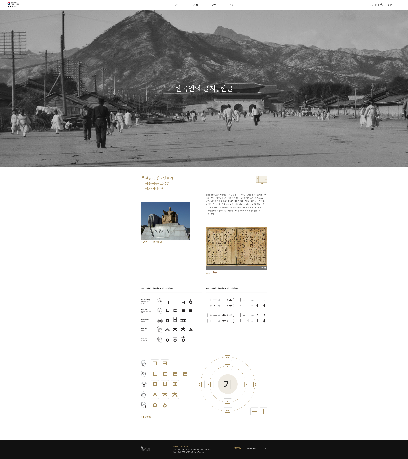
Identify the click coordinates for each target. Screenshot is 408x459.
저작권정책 (184, 446)
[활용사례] (377, 4)
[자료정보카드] (382, 4)
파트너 (175, 446)
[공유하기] (371, 4)
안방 (214, 4)
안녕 (176, 4)
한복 (231, 4)
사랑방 (195, 4)
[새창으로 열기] (237, 448)
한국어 (390, 5)
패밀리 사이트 (252, 448)
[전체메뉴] (399, 5)
